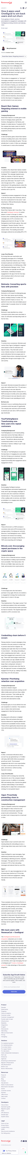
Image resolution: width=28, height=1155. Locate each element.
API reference (5, 1112)
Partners (3, 1092)
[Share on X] (21, 8)
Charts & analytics (6, 1013)
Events (3, 1088)
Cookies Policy (5, 1127)
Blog (2, 1079)
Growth (3, 8)
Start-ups (3, 1055)
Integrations (4, 1025)
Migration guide (5, 1109)
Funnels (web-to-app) (7, 1019)
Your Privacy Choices (11, 1150)
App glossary (4, 1083)
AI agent (3, 1027)
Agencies (3, 1059)
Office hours (4, 1094)
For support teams (6, 1049)
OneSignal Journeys (13, 212)
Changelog (4, 1036)
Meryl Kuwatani (11, 48)
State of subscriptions (7, 1085)
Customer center (5, 1015)
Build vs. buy (4, 1066)
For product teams (6, 1047)
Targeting (3, 1011)
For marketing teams (6, 1045)
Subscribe (14, 991)
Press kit (3, 1075)
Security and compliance (8, 1131)
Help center (4, 1096)
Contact (3, 1098)
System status (5, 1116)
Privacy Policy (5, 1125)
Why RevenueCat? (6, 1064)
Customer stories (6, 1090)
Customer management (7, 1017)
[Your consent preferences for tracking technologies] (25, 1152)
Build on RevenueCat (6, 1068)
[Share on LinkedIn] (23, 8)
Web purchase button (7, 1033)
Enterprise (4, 1057)
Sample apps (4, 1114)
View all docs (4, 1105)
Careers (3, 1077)
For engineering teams (7, 1043)
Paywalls (3, 1007)
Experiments (4, 1009)
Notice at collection (6, 1153)
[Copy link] (26, 8)
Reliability (3, 1023)
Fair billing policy (5, 1133)
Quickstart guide (5, 1107)
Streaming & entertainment (8, 1061)
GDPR (3, 1129)
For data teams (5, 1051)
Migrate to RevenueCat (7, 1062)
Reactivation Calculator (7, 1087)
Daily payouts (4, 1029)
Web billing (4, 1031)
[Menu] (25, 2)
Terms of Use (4, 1123)
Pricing (3, 1035)
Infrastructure (5, 1021)
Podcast (3, 1081)
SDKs (2, 1111)
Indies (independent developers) (10, 1053)
